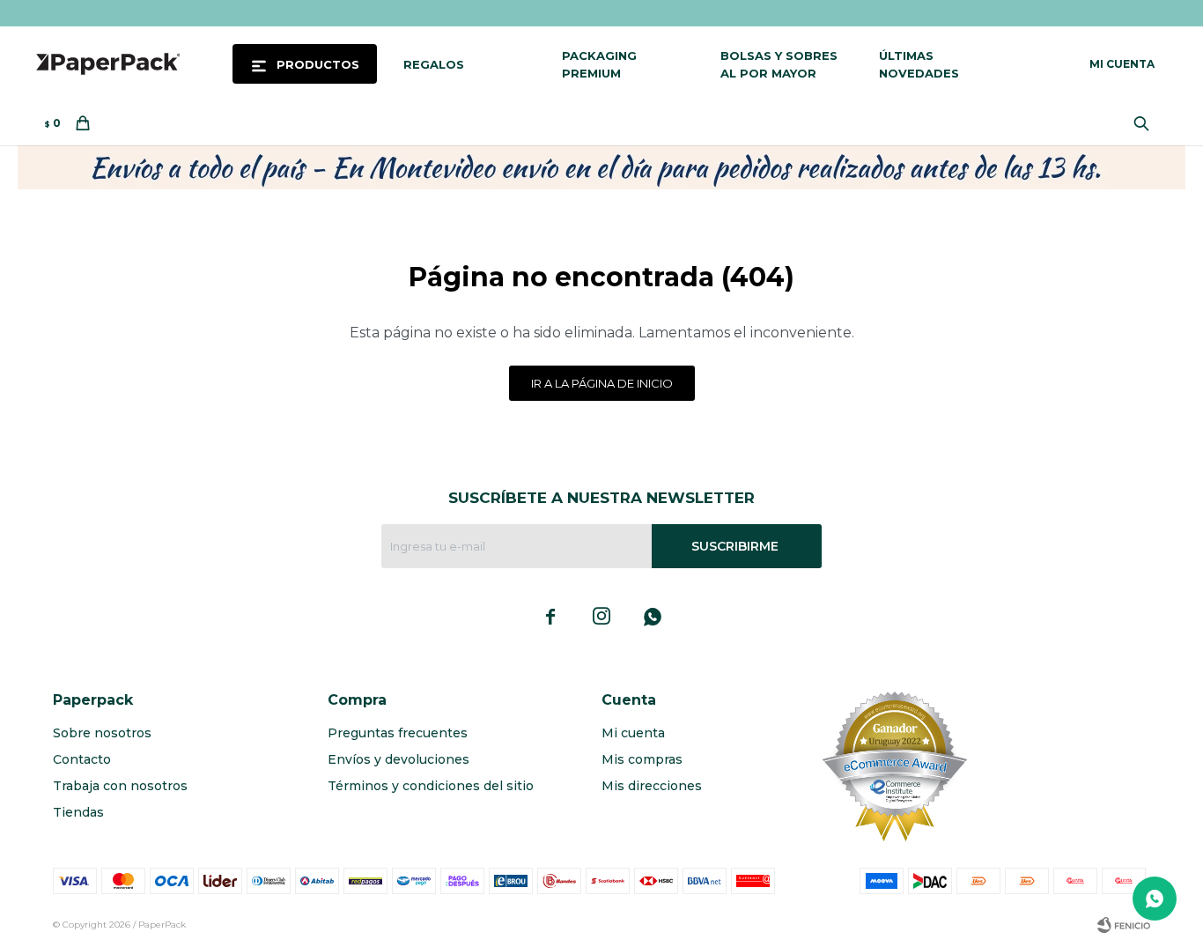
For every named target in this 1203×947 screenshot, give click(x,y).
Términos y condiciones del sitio (431, 786)
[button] (1146, 123)
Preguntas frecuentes (398, 733)
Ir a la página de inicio (602, 383)
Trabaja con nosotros (120, 786)
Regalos (433, 64)
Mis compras (642, 759)
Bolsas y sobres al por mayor (779, 64)
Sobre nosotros (102, 733)
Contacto (82, 759)
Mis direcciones (652, 786)
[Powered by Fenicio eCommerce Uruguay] (1123, 925)
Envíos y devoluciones (398, 759)
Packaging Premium (599, 64)
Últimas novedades (919, 64)
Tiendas (78, 812)
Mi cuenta (633, 733)
